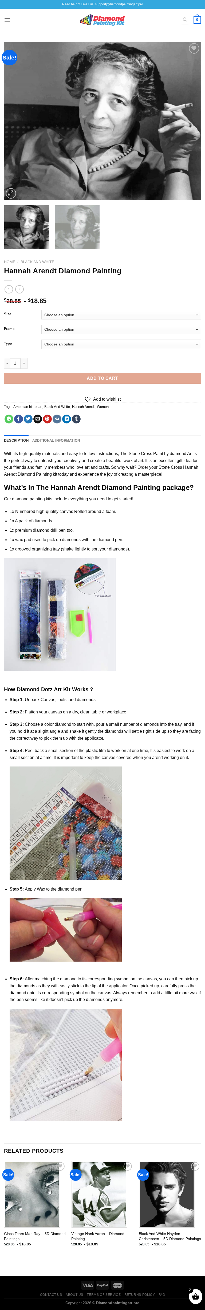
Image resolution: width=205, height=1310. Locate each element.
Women (103, 407)
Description (16, 440)
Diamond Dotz (35, 689)
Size (7, 314)
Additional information (56, 440)
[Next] (190, 121)
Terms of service (104, 1295)
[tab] (16, 440)
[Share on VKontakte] (57, 419)
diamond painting (28, 499)
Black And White (37, 262)
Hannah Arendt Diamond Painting (105, 487)
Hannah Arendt (83, 407)
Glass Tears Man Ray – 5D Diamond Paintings (35, 1236)
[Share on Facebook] (18, 419)
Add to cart (102, 378)
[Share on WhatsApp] (9, 419)
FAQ (162, 1295)
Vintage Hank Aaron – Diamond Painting (97, 1236)
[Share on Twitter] (28, 419)
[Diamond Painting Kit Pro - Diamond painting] (102, 20)
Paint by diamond (169, 453)
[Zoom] (11, 193)
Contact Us (51, 1295)
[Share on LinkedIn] (66, 419)
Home (9, 262)
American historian (27, 407)
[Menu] (7, 20)
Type (8, 343)
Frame (9, 329)
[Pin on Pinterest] (47, 419)
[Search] (185, 20)
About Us (74, 1295)
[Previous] (14, 121)
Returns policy (139, 1295)
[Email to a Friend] (37, 419)
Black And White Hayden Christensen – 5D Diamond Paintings (170, 1236)
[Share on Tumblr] (76, 419)
